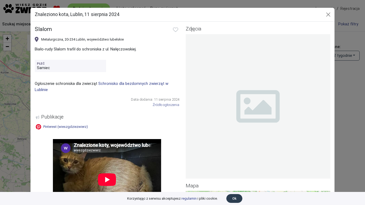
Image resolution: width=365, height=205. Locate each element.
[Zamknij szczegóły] (328, 14)
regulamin (189, 198)
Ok (234, 198)
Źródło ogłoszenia (166, 105)
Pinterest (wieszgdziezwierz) (65, 127)
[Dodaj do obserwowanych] (175, 29)
